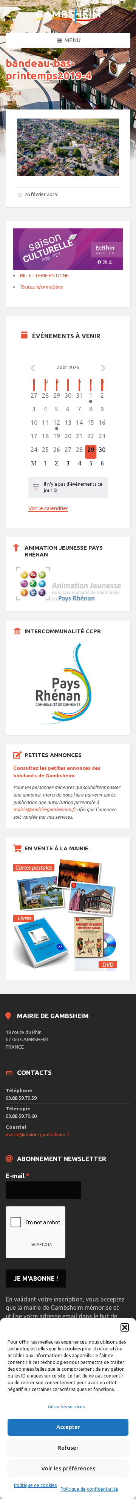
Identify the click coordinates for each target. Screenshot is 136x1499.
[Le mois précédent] (103, 368)
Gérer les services (66, 1406)
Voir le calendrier (48, 508)
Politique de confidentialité (89, 1489)
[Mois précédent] (32, 368)
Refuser (68, 1447)
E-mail (17, 1175)
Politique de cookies (35, 1485)
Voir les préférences (68, 1468)
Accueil (13, 93)
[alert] (68, 487)
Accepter (68, 1427)
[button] (124, 1327)
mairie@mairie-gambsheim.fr (44, 809)
